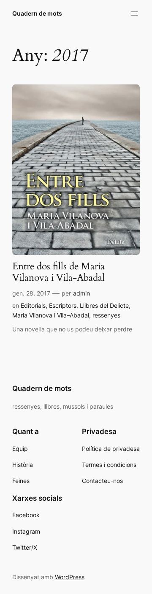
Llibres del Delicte (104, 305)
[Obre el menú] (135, 13)
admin (81, 293)
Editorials (33, 305)
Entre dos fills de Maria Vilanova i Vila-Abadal (58, 272)
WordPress (69, 576)
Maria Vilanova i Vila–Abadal (50, 315)
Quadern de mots (37, 13)
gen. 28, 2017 (31, 293)
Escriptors (62, 305)
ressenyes (106, 315)
